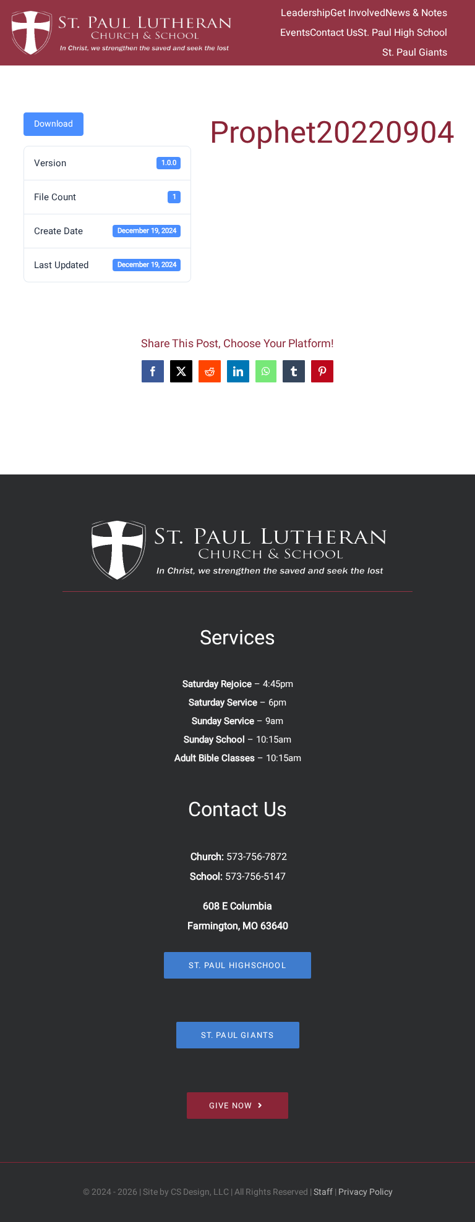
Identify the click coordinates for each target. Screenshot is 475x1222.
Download (53, 123)
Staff (323, 1192)
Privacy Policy (365, 1192)
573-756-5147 (255, 876)
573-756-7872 (256, 856)
